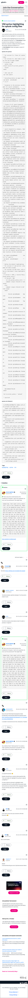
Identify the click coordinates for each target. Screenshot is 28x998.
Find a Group (14, 926)
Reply (6, 477)
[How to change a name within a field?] (24, 557)
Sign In (21, 2)
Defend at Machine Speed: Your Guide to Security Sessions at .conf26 (12, 950)
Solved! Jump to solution (9, 21)
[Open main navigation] (26, 2)
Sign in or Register (13, 11)
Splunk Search (4, 15)
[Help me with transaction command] (26, 557)
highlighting (5, 467)
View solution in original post (9, 539)
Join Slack (14, 910)
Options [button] (25, 15)
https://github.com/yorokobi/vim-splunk (15, 570)
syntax (11, 467)
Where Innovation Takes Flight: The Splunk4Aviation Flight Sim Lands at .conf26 (13, 961)
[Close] (26, 985)
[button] (25, 21)
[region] (14, 991)
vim (15, 467)
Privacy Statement (13, 992)
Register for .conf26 (14, 892)
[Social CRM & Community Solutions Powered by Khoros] (23, 977)
